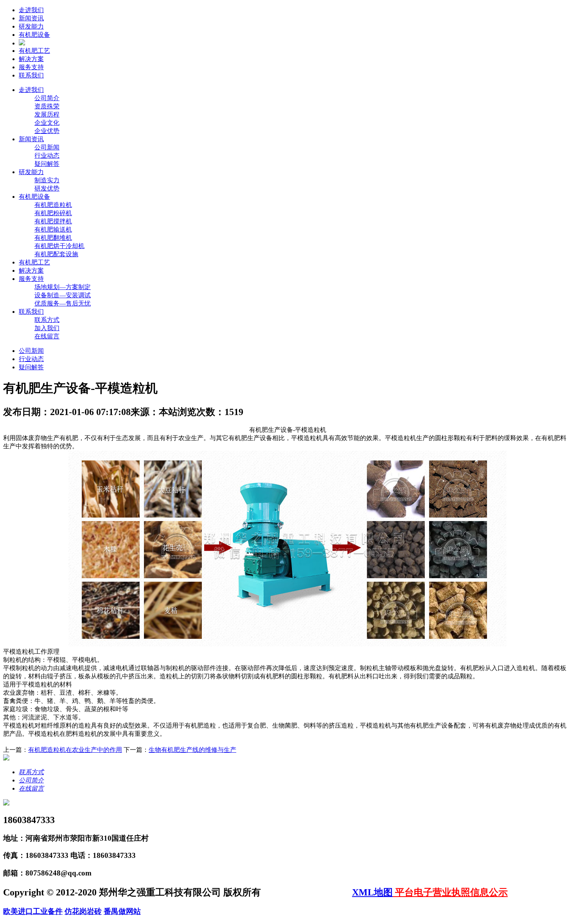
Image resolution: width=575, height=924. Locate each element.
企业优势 (46, 131)
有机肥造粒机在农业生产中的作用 (75, 749)
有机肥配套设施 (56, 254)
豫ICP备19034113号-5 (307, 892)
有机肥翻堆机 (53, 237)
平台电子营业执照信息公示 (450, 892)
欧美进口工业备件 (33, 911)
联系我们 (31, 75)
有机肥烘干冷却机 (59, 246)
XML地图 (372, 892)
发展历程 (46, 114)
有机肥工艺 (34, 50)
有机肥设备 (34, 34)
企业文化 (46, 122)
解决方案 (31, 59)
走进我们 (31, 10)
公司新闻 (46, 147)
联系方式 (46, 319)
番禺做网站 (122, 911)
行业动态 (46, 155)
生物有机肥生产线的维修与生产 (192, 749)
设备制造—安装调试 (62, 295)
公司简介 (46, 98)
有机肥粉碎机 (53, 213)
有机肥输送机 (53, 229)
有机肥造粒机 (53, 204)
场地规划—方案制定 (62, 287)
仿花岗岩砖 (83, 911)
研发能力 (31, 26)
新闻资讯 (31, 18)
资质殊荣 (46, 106)
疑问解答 (46, 163)
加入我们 (46, 328)
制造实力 (46, 180)
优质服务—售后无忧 (62, 303)
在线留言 (46, 336)
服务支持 (31, 67)
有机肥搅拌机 (53, 221)
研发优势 (46, 188)
